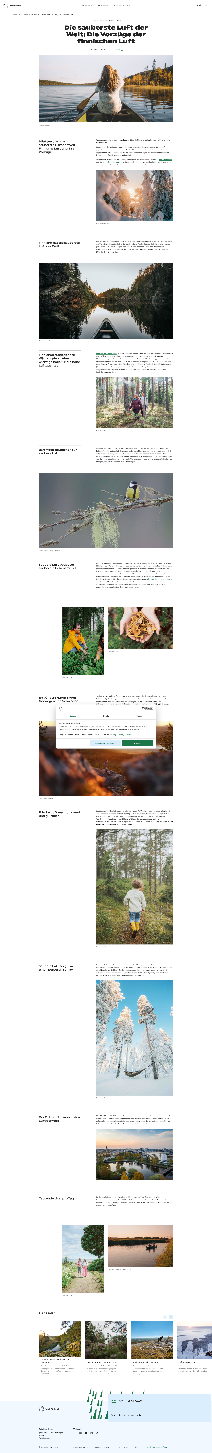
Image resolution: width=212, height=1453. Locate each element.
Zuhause (15, 15)
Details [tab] (106, 716)
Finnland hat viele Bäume (106, 353)
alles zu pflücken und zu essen (159, 579)
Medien (42, 1435)
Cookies (135, 1447)
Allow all (137, 743)
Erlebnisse (103, 5)
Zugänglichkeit (122, 1447)
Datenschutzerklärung (103, 1447)
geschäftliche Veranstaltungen (51, 1433)
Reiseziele (87, 5)
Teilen (117, 49)
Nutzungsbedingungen (81, 1447)
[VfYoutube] (86, 1433)
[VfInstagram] (80, 1433)
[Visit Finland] (12, 5)
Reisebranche (44, 1438)
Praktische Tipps (122, 5)
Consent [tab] (73, 716)
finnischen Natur (165, 159)
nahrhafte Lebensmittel (111, 162)
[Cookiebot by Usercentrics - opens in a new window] (143, 708)
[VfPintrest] (91, 1433)
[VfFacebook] (75, 1433)
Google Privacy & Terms (121, 735)
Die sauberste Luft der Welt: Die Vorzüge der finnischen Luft (52, 15)
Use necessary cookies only (105, 743)
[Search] (206, 5)
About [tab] (139, 716)
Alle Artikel (24, 15)
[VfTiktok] (97, 1433)
